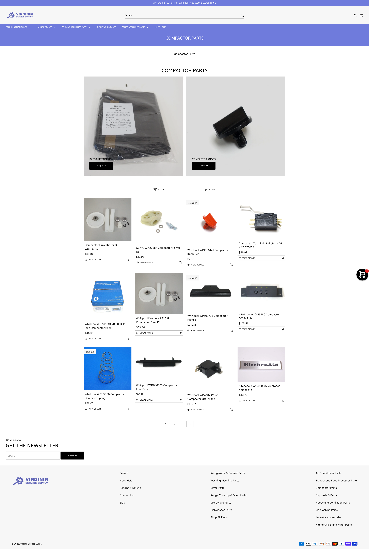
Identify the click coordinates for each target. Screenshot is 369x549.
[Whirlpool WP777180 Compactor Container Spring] (107, 368)
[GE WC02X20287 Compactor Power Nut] (159, 221)
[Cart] (360, 15)
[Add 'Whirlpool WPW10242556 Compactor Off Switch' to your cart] (230, 409)
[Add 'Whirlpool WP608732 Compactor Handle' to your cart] (230, 330)
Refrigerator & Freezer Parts (227, 473)
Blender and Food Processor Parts (336, 480)
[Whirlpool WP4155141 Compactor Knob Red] (210, 222)
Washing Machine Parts (224, 480)
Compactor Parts (326, 487)
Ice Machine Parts (327, 509)
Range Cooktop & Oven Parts (228, 495)
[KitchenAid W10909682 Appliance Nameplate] (261, 364)
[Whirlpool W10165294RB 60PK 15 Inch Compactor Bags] (107, 296)
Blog (122, 502)
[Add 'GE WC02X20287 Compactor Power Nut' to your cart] (178, 262)
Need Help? (127, 480)
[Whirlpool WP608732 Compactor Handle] (210, 292)
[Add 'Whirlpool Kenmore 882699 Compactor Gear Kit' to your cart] (178, 333)
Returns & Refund (130, 487)
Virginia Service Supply (31, 544)
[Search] (241, 15)
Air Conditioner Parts (328, 473)
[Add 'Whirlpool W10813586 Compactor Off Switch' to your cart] (281, 329)
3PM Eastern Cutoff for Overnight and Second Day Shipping (184, 3)
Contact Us (126, 495)
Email (11, 455)
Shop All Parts (219, 517)
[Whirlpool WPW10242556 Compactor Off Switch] (210, 369)
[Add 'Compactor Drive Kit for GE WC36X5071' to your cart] (127, 259)
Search (124, 473)
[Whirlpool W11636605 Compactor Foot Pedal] (159, 364)
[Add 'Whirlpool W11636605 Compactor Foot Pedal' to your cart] (178, 400)
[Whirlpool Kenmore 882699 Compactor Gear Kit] (159, 293)
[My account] (354, 15)
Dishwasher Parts (221, 509)
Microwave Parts (220, 502)
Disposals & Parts (326, 495)
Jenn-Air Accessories (328, 517)
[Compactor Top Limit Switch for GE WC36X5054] (261, 218)
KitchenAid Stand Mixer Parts (334, 524)
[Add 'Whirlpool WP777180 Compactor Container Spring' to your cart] (127, 409)
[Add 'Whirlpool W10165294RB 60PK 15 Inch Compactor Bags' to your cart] (127, 338)
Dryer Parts (217, 487)
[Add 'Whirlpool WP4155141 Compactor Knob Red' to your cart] (230, 264)
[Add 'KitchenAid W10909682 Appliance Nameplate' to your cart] (281, 400)
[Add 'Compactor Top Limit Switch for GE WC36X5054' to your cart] (281, 258)
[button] (104, 259)
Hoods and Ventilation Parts (333, 502)
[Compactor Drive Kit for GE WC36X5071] (107, 219)
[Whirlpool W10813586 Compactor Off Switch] (261, 291)
